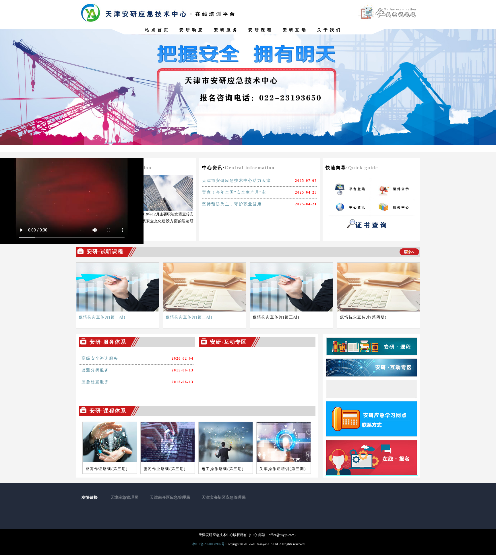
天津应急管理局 (124, 497)
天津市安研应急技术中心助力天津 (236, 180)
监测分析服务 (95, 370)
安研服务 (226, 30)
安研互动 (295, 30)
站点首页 (157, 30)
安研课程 (261, 30)
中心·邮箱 (257, 535)
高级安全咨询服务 (100, 358)
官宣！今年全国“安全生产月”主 (234, 192)
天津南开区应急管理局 (170, 497)
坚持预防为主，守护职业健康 (232, 204)
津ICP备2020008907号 (208, 544)
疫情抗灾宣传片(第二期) (189, 317)
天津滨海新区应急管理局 (224, 497)
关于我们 (329, 30)
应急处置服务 (95, 382)
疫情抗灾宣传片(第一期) (102, 317)
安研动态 (192, 30)
